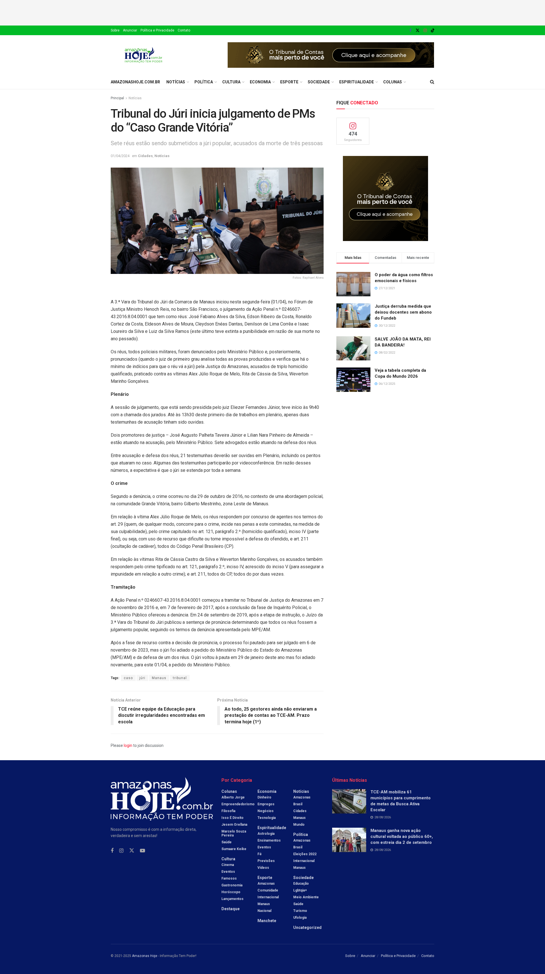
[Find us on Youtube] (142, 851)
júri (142, 678)
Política (203, 82)
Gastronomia (231, 885)
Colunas (392, 82)
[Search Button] (432, 82)
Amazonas (266, 884)
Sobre (115, 30)
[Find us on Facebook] (410, 30)
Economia (260, 82)
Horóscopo (230, 892)
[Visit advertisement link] (331, 55)
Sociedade (319, 82)
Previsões (266, 861)
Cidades (145, 156)
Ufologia (300, 918)
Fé (259, 854)
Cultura (231, 82)
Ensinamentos (269, 840)
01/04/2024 (120, 156)
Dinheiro (264, 797)
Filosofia (228, 811)
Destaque (230, 909)
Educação (301, 884)
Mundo (299, 825)
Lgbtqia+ (300, 890)
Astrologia (265, 834)
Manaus (159, 678)
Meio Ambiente (306, 897)
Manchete (266, 920)
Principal (117, 98)
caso (128, 678)
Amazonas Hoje (144, 956)
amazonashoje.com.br (135, 82)
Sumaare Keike (233, 849)
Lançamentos (232, 899)
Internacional (268, 897)
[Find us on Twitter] (418, 30)
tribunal (180, 678)
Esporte (289, 82)
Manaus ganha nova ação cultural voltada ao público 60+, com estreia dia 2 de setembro (401, 836)
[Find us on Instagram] (425, 30)
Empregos (265, 804)
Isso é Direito (232, 818)
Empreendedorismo (238, 804)
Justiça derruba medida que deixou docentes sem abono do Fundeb (403, 312)
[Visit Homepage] (143, 55)
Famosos (229, 878)
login (128, 745)
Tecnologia (266, 818)
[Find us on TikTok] (432, 30)
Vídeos (263, 868)
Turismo (300, 911)
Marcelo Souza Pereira (233, 833)
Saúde (226, 842)
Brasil (297, 804)
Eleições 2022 (304, 854)
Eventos (228, 872)
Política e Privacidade (157, 30)
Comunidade (267, 890)
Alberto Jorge (233, 797)
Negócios (265, 811)
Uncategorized (307, 927)
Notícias (175, 82)
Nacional (264, 911)
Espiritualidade (356, 82)
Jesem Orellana (234, 825)
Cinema (227, 865)
